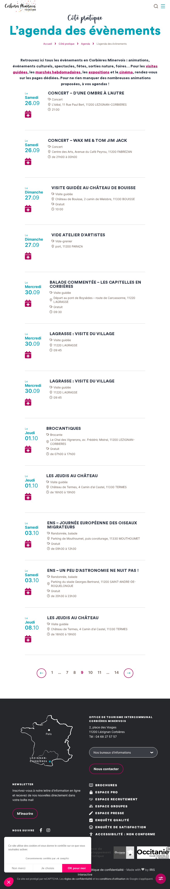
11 (99, 672)
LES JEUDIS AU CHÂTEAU (72, 476)
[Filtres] (160, 878)
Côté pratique (66, 43)
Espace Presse (109, 813)
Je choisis (47, 868)
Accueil (47, 43)
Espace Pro (106, 792)
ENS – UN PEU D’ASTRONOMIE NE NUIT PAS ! (93, 571)
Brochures (106, 785)
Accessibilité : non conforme (125, 834)
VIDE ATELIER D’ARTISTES (78, 235)
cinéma (125, 72)
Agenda (85, 43)
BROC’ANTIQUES (63, 429)
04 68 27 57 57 (106, 736)
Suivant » (128, 673)
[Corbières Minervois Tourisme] (20, 6)
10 (90, 672)
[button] (9, 882)
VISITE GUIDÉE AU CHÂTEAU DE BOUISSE (93, 188)
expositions (99, 72)
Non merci (18, 868)
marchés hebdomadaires (57, 72)
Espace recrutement (116, 799)
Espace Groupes (111, 806)
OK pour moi (77, 868)
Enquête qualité (112, 820)
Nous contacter (106, 769)
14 (116, 672)
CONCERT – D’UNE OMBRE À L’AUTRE (86, 93)
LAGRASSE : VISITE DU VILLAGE (82, 334)
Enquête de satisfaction (120, 827)
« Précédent (41, 673)
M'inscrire (25, 813)
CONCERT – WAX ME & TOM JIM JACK (87, 141)
